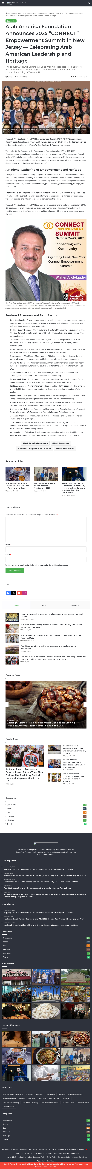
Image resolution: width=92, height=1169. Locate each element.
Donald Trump (50, 1094)
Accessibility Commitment (46, 1161)
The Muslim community (30, 1103)
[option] (46, 705)
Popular (16, 605)
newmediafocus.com (46, 1149)
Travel (9, 824)
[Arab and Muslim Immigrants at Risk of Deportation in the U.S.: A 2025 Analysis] (54, 763)
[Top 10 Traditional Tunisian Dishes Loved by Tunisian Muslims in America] (54, 777)
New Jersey (32, 1099)
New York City (54, 1099)
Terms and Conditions (53, 1153)
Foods (9, 809)
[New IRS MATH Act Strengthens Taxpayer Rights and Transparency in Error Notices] (46, 1073)
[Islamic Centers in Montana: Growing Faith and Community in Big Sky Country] (54, 749)
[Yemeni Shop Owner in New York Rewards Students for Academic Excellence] (75, 994)
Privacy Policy (39, 1153)
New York (42, 1099)
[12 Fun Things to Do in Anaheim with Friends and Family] (46, 994)
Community (17, 13)
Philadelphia (66, 1099)
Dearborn (39, 1094)
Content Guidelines (79, 1157)
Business (10, 816)
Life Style (10, 820)
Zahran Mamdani (83, 1103)
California (29, 1094)
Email (8, 555)
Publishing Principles (71, 1153)
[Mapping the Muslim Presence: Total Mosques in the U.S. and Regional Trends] (12, 617)
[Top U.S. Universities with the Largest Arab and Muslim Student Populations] (12, 649)
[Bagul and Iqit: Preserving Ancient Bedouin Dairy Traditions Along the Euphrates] (46, 1011)
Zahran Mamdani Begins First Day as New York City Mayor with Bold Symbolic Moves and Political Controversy (73, 488)
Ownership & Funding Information (19, 1157)
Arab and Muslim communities (13, 1094)
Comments (74, 605)
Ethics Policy (51, 1157)
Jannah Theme (9, 1164)
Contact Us (19, 1153)
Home (9, 13)
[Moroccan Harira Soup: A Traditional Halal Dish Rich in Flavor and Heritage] (18, 474)
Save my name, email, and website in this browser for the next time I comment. (38, 565)
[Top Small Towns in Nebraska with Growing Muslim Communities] (75, 977)
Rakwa (9, 77)
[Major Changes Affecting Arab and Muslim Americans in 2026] (46, 474)
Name (8, 545)
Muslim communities (75, 1094)
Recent (45, 605)
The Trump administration (49, 1103)
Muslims (22, 1099)
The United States (65, 448)
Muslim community (9, 1099)
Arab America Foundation (36, 443)
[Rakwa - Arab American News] (18, 3)
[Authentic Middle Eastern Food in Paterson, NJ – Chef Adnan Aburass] (16, 977)
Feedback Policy (39, 1157)
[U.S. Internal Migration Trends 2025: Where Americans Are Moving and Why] (16, 994)
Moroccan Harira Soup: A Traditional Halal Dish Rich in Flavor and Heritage (17, 485)
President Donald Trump (11, 1103)
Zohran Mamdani (8, 1107)
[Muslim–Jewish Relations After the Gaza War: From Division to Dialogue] (75, 1011)
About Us (28, 1153)
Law (8, 812)
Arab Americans (61, 443)
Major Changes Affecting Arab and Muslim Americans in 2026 (45, 485)
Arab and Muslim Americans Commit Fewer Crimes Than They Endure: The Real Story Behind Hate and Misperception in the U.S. (24, 775)
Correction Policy (64, 1157)
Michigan (62, 1094)
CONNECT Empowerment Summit (35, 448)
